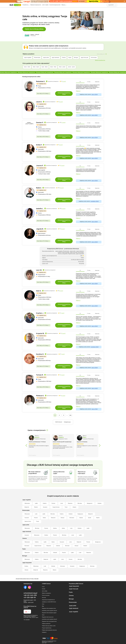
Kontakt (43, 588)
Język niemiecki (55, 57)
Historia (101, 57)
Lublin (36, 503)
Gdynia (74, 507)
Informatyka (94, 57)
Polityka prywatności (46, 623)
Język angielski (27, 57)
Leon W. (39, 270)
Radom (36, 507)
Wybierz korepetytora (35, 4)
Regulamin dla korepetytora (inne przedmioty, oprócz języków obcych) (49, 609)
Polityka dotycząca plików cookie (48, 625)
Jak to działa (45, 4)
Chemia (64, 57)
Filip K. (84, 437)
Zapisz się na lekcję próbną (34, 29)
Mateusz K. (40, 395)
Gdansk (99, 503)
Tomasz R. (39, 374)
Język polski (46, 57)
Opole (89, 517)
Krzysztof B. (40, 333)
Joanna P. (39, 165)
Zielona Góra (28, 521)
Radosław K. (40, 81)
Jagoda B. (40, 228)
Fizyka (69, 57)
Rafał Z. (39, 187)
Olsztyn (62, 517)
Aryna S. (37, 437)
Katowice (72, 517)
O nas (43, 586)
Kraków (44, 503)
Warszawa (27, 503)
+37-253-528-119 (30, 597)
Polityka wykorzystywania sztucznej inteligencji (49, 631)
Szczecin (45, 507)
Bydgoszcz (89, 503)
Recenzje (44, 597)
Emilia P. (39, 144)
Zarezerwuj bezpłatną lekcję (64, 93)
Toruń (66, 507)
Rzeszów (70, 503)
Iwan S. (38, 290)
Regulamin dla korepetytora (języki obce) (49, 613)
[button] (124, 1)
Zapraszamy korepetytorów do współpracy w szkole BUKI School (49, 600)
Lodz (61, 503)
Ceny (43, 604)
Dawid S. (61, 437)
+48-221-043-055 (30, 595)
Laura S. (39, 101)
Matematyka (37, 57)
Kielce (44, 517)
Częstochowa (55, 507)
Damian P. (39, 122)
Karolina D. (40, 354)
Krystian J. (40, 313)
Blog (43, 606)
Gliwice (54, 570)
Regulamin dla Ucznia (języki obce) (49, 621)
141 (70, 415)
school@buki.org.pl (30, 593)
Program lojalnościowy (46, 627)
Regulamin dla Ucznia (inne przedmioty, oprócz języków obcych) (49, 618)
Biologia (76, 57)
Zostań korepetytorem (55, 4)
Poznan (53, 503)
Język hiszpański (74, 586)
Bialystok (27, 507)
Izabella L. (39, 208)
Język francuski (84, 57)
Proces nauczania (45, 595)
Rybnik (97, 517)
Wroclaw (80, 503)
